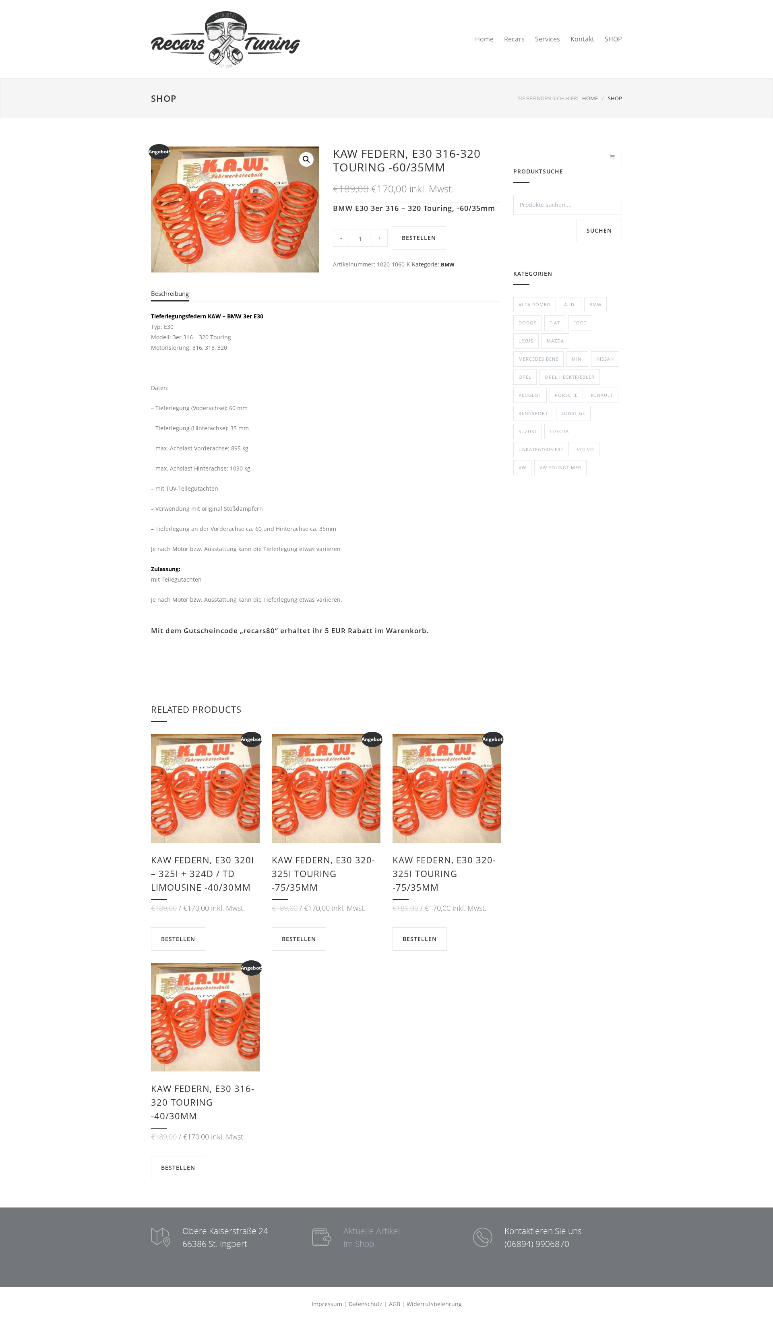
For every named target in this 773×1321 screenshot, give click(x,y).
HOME (590, 98)
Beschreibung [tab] (170, 293)
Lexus (526, 341)
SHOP (613, 39)
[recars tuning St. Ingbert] (225, 39)
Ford (580, 323)
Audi (570, 304)
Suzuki (527, 431)
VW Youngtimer (560, 467)
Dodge (527, 323)
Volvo (585, 449)
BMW (448, 264)
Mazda (555, 341)
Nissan (605, 359)
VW (522, 467)
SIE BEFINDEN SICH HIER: (548, 98)
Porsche (566, 395)
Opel (525, 377)
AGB (394, 1304)
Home (484, 39)
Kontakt (582, 39)
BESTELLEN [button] (178, 939)
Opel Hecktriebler (570, 377)
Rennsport (533, 413)
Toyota (559, 431)
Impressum (327, 1304)
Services (547, 39)
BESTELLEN (419, 237)
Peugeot (530, 395)
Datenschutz (365, 1304)
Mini (577, 359)
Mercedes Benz (538, 359)
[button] (306, 159)
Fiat (555, 323)
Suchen (599, 230)
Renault (602, 395)
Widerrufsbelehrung (434, 1304)
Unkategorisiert (541, 449)
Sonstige (573, 413)
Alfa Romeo (535, 304)
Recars (514, 39)
